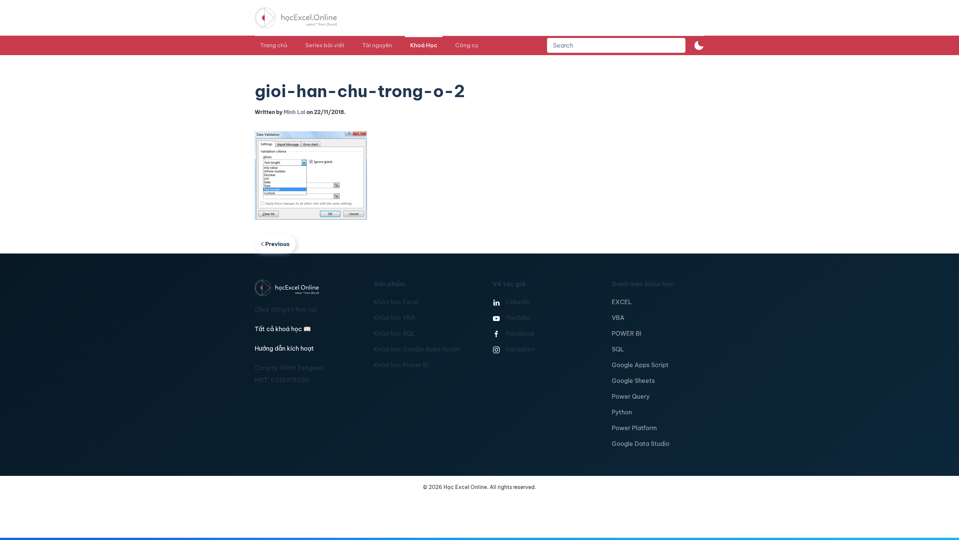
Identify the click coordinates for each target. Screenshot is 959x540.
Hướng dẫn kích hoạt (284, 348)
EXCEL (622, 302)
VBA (618, 317)
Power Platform (634, 428)
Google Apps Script (640, 365)
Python (622, 412)
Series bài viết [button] (324, 45)
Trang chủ (273, 45)
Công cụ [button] (466, 45)
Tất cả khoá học (283, 329)
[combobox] (616, 45)
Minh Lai (294, 112)
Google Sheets (633, 380)
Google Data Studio (640, 443)
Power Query (631, 396)
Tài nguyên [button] (377, 45)
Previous (277, 244)
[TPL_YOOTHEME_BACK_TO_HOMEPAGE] (303, 18)
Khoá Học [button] (423, 45)
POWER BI (626, 333)
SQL (618, 349)
